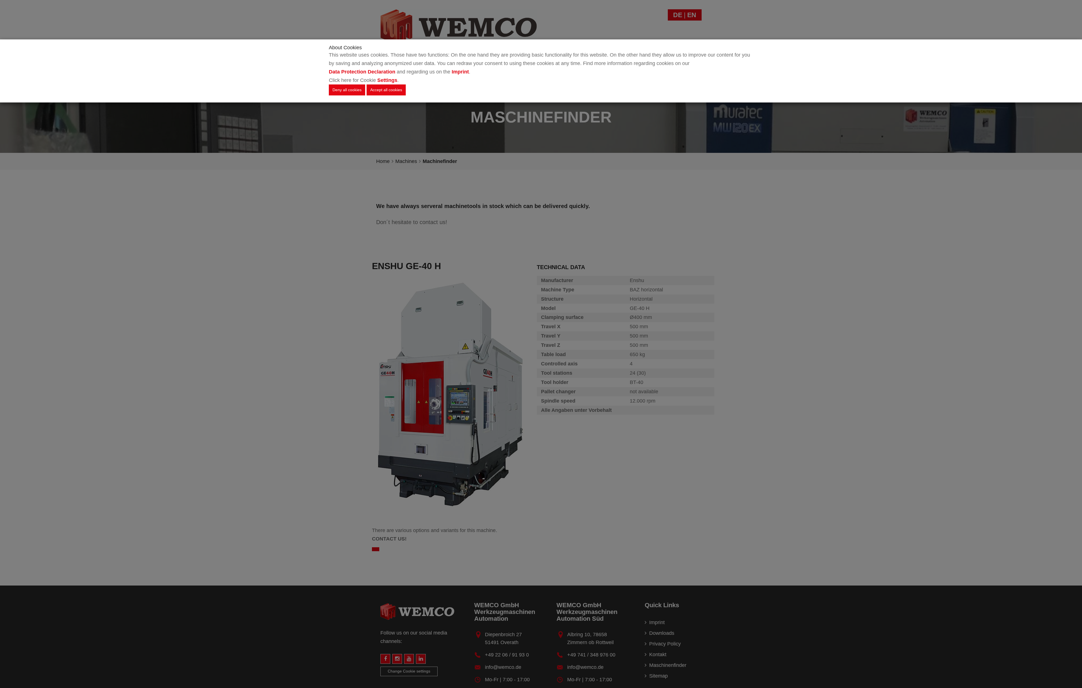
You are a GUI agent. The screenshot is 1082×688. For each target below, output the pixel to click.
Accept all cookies (386, 90)
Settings (387, 80)
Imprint (460, 72)
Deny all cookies (347, 90)
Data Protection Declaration (362, 72)
